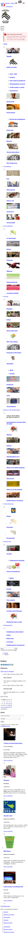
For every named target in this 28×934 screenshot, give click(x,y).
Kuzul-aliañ (10, 130)
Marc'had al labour (12, 341)
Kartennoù (10, 527)
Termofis (9, 553)
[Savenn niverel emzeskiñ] (13, 246)
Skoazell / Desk (8, 815)
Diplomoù (9, 271)
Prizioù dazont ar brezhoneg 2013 (13, 886)
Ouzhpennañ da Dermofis (17, 560)
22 (3, 707)
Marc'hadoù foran (12, 163)
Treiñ (8, 395)
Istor (8, 178)
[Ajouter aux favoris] (12, 665)
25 (8, 707)
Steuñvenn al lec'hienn (9, 914)
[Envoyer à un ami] (11, 665)
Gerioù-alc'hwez (5, 715)
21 (1, 707)
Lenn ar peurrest (8, 760)
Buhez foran (10, 638)
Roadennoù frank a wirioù (14, 622)
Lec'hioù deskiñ (11, 238)
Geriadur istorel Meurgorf (14, 611)
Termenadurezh (11, 406)
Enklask (12, 3)
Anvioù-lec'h (10, 211)
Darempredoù (9, 6)
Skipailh (9, 56)
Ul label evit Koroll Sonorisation (13, 743)
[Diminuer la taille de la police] (1, 665)
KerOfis (9, 589)
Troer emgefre (11, 600)
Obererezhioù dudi (12, 330)
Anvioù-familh (11, 222)
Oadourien (10, 260)
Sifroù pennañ (11, 189)
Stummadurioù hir (12, 282)
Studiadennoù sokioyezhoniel (15, 632)
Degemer (6, 912)
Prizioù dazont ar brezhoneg (15, 500)
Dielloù (12, 578)
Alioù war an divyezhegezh (14, 489)
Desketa (9, 249)
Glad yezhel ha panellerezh (17, 80)
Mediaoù (9, 434)
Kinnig (9, 516)
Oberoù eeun (10, 478)
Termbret (12, 77)
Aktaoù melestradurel (13, 152)
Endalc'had (7, 3)
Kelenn (9, 319)
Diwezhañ (7, 726)
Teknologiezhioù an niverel (17, 84)
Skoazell (12, 373)
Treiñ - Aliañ (13, 74)
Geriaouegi (10, 642)
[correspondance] (19, 3)
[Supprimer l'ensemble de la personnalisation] (7, 665)
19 (9, 705)
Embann (9, 445)
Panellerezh (10, 384)
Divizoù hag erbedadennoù (17, 119)
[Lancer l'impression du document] (9, 665)
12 (9, 703)
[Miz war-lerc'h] (7, 696)
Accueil (6, 653)
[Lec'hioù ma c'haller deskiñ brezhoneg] (13, 235)
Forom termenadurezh (13, 571)
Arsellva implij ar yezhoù (17, 87)
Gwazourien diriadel (12, 293)
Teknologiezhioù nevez (13, 456)
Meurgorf (6, 780)
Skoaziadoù (10, 363)
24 (6, 707)
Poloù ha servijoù (12, 67)
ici (23, 39)
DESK (11, 370)
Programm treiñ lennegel (14, 352)
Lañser (2, 3)
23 (4, 707)
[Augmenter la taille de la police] (3, 665)
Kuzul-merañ (10, 101)
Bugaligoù (9, 309)
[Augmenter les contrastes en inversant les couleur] (5, 665)
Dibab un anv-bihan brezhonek (16, 467)
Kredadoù (6, 920)
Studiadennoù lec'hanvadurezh (15, 645)
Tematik (3, 718)
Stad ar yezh (10, 200)
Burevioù (9, 141)
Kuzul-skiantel (11, 112)
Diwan (7, 851)
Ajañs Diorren (14, 90)
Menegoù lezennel (8, 922)
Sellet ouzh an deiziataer (7, 671)
